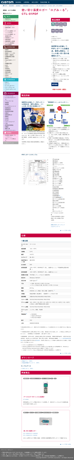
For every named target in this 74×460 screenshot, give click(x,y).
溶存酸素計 (8, 70)
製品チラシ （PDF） (27, 361)
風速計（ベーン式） (10, 53)
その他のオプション (9, 143)
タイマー (7, 84)
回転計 (7, 113)
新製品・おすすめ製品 (9, 10)
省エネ (8, 16)
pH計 (6, 65)
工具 (6, 123)
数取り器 (7, 128)
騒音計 (7, 58)
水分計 (7, 118)
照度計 (7, 49)
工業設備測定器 (11, 93)
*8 (26, 313)
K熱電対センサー (9, 38)
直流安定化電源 (9, 111)
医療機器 (9, 132)
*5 (61, 197)
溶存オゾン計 (8, 74)
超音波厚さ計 (8, 115)
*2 (64, 26)
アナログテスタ (9, 96)
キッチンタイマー (9, 85)
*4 (59, 195)
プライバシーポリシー (7, 450)
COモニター (8, 77)
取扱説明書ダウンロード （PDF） (31, 362)
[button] (24, 30)
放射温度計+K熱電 (10, 41)
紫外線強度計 (8, 51)
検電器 (7, 104)
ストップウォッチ (9, 87)
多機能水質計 (8, 63)
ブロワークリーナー (10, 130)
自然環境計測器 (11, 47)
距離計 (7, 127)
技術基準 (38, 340)
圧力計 (7, 120)
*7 (54, 290)
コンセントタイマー (10, 20)
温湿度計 (9, 23)
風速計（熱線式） (9, 55)
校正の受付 (35, 2)
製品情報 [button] (18, 2)
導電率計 (7, 68)
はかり (7, 82)
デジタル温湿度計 (9, 43)
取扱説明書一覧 (45, 2)
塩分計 (7, 75)
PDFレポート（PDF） (28, 368)
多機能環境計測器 (9, 56)
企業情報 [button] (26, 2)
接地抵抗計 (8, 109)
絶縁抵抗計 (8, 108)
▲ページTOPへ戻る (65, 230)
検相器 (7, 102)
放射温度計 (8, 39)
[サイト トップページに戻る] (7, 2)
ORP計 (7, 67)
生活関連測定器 (11, 79)
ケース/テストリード (10, 106)
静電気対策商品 (9, 125)
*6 (36, 280)
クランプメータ (9, 101)
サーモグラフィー (9, 25)
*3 (57, 33)
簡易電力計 (8, 19)
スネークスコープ (9, 121)
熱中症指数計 (8, 44)
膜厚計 (7, 116)
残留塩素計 (8, 72)
